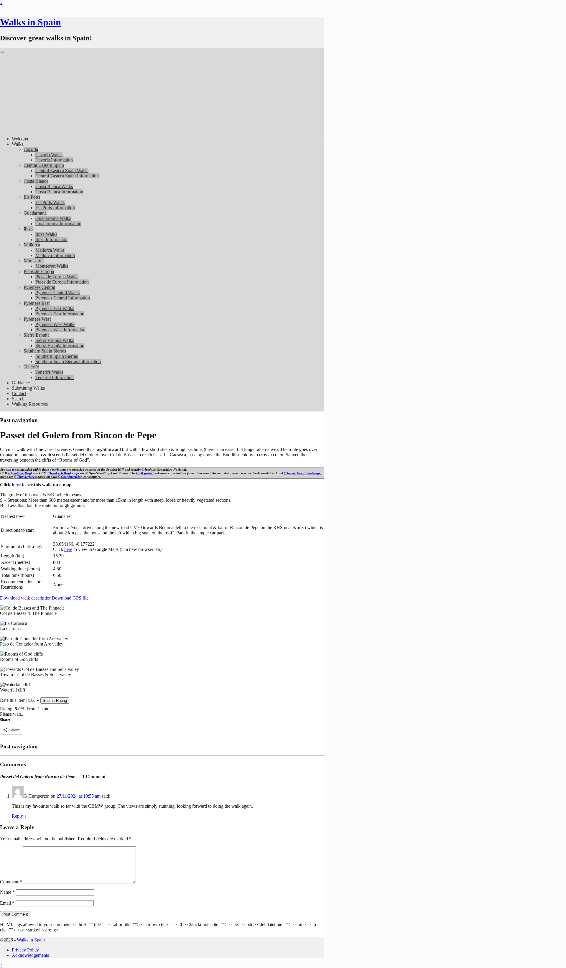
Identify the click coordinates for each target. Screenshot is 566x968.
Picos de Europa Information (62, 281)
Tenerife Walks (49, 372)
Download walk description (26, 597)
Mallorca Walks (50, 250)
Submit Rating (55, 700)
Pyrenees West (37, 319)
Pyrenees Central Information (62, 297)
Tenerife (31, 366)
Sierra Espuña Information (59, 345)
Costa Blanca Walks (54, 186)
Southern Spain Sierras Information (68, 361)
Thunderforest (27, 476)
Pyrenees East (37, 303)
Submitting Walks (28, 388)
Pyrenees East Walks (54, 308)
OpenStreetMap (20, 473)
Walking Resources (30, 403)
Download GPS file (70, 597)
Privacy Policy (25, 949)
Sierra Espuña (37, 335)
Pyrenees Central (39, 287)
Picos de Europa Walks (56, 276)
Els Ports (32, 197)
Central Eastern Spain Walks (61, 170)
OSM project (145, 473)
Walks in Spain (30, 22)
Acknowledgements (30, 955)
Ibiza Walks (46, 234)
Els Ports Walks (50, 202)
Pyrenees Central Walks (57, 292)
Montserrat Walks (51, 266)
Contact (19, 393)
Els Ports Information (55, 207)
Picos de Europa (39, 271)
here (16, 484)
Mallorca (32, 244)
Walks (17, 143)
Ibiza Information (51, 239)
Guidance (21, 382)
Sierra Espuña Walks (54, 340)
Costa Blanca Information (59, 191)
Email (7, 903)
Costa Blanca (36, 181)
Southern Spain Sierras (45, 350)
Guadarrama (35, 212)
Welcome (20, 138)
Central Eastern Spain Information (67, 175)
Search (18, 398)
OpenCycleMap (59, 473)
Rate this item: (13, 700)
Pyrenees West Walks (55, 324)
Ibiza (28, 228)
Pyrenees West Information (60, 329)
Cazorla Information (54, 159)
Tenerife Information (54, 377)
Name (7, 892)
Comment (11, 881)
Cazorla (31, 149)
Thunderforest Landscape (302, 473)
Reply (19, 816)
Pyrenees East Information (59, 313)
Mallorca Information (55, 255)
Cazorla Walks (48, 154)
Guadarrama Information (58, 223)
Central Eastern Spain (44, 165)
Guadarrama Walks (53, 218)
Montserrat (34, 260)
